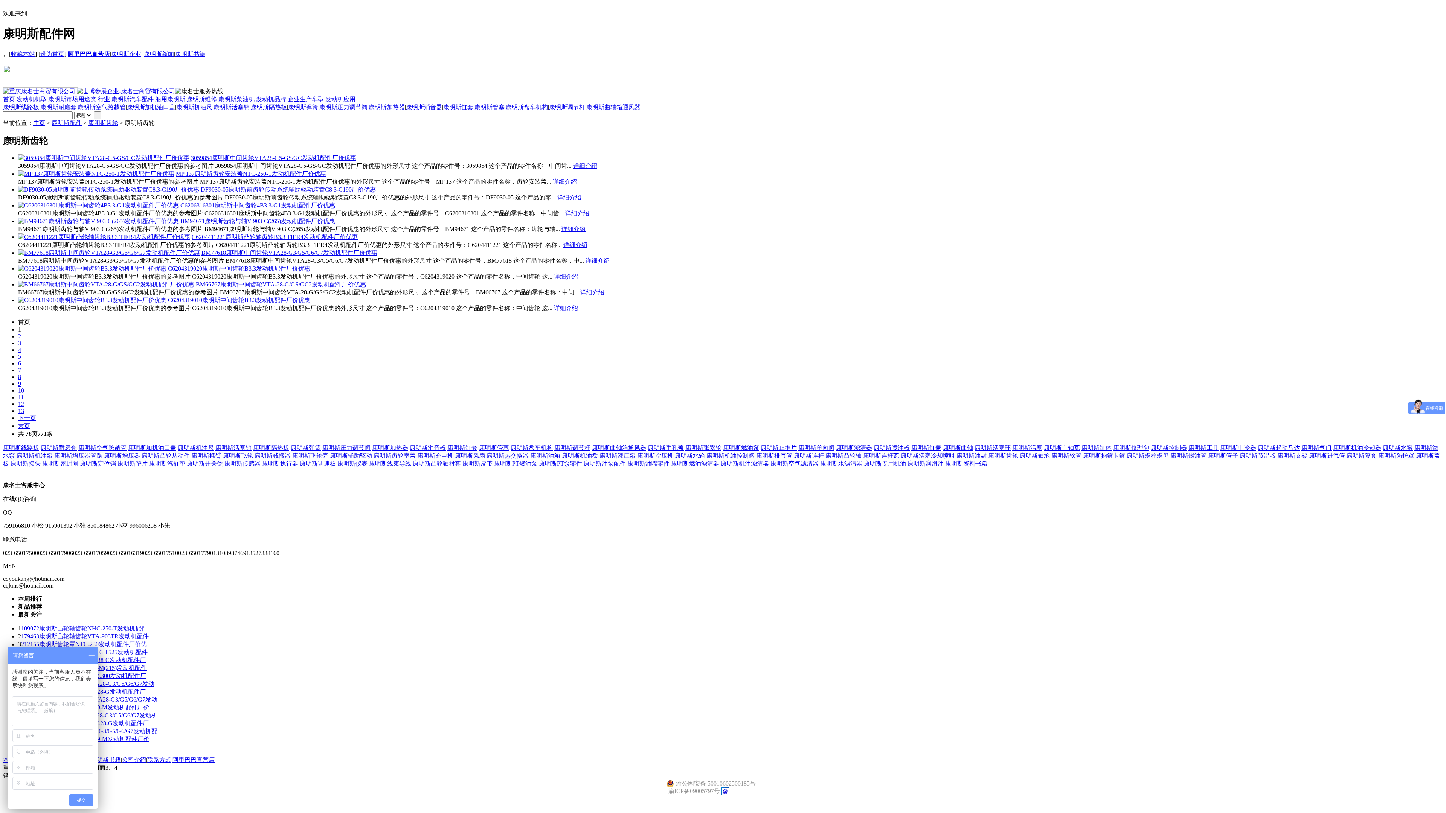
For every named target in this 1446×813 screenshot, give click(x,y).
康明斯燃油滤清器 (695, 463)
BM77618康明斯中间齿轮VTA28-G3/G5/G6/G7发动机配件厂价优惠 (289, 253)
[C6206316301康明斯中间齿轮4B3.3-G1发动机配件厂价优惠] (98, 205)
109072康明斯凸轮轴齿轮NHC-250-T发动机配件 (84, 628)
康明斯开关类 (205, 463)
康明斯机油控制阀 (730, 455)
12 (21, 404)
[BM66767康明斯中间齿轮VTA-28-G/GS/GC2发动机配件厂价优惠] (106, 284)
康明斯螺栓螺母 (1148, 455)
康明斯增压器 (122, 455)
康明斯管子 (1223, 455)
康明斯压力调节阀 (343, 107)
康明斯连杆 (809, 455)
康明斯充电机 (435, 455)
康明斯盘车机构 (527, 107)
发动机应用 (340, 99)
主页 (39, 123)
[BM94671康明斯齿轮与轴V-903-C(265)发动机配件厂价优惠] (98, 221)
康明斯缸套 (458, 107)
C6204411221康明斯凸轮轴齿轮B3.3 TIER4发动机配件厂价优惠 (275, 237)
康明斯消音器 (424, 107)
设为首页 (52, 54)
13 (21, 411)
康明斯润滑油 (926, 463)
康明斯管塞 (489, 107)
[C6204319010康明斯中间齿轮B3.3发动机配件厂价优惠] (92, 300)
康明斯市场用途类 (72, 99)
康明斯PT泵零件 (560, 463)
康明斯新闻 (159, 54)
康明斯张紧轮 (703, 448)
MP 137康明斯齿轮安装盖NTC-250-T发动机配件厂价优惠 (251, 174)
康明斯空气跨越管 (102, 107)
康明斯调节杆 (567, 107)
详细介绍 (585, 166)
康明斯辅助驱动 (351, 455)
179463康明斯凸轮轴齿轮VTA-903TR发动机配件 (85, 636)
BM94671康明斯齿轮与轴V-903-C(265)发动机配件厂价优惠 (257, 221)
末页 (24, 426)
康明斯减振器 (273, 455)
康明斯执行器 (280, 463)
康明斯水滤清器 (841, 463)
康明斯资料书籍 (966, 463)
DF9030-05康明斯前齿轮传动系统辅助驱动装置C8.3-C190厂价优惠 (288, 189)
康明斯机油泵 (35, 455)
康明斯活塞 (1027, 448)
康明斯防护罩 (1396, 455)
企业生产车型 (306, 99)
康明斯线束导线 (390, 463)
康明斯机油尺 (194, 107)
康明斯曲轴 (958, 448)
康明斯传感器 (242, 463)
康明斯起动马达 (1279, 448)
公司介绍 (134, 760)
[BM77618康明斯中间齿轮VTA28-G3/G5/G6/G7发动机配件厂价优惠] (109, 253)
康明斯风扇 (470, 455)
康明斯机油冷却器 (1357, 448)
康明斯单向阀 (816, 448)
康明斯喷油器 (892, 448)
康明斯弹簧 (303, 107)
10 (21, 390)
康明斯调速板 (318, 463)
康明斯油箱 (545, 455)
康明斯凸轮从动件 (166, 455)
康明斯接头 (26, 463)
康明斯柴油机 (236, 99)
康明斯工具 (1203, 448)
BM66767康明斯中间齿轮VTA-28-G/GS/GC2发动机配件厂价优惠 (281, 284)
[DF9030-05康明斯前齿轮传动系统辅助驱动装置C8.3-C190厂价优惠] (108, 189)
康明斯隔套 (1362, 455)
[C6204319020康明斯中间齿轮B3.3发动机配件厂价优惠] (92, 268)
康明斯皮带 (477, 463)
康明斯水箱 (690, 455)
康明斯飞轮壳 (310, 455)
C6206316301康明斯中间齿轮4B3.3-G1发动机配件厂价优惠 (257, 205)
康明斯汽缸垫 (167, 463)
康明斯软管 (1066, 455)
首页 (9, 99)
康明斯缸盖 (926, 448)
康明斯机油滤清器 (745, 463)
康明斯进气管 (1327, 455)
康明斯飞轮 (238, 455)
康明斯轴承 (1035, 455)
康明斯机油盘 (580, 455)
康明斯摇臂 (206, 455)
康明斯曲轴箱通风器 (613, 107)
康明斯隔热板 (269, 107)
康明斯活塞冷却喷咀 (928, 455)
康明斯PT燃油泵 (515, 463)
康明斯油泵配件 (605, 463)
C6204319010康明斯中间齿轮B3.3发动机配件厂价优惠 (239, 300)
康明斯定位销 (98, 463)
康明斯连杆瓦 (881, 455)
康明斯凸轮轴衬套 (437, 463)
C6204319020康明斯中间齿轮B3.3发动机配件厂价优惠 (239, 268)
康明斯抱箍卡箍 (1104, 455)
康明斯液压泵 (617, 455)
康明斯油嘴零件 (648, 463)
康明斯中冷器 (1238, 448)
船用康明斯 (170, 99)
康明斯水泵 (1398, 448)
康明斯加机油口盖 (151, 107)
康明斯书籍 (190, 54)
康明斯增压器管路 (78, 455)
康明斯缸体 (1096, 448)
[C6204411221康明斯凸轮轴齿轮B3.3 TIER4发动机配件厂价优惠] (104, 237)
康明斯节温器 (1258, 455)
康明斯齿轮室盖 (395, 455)
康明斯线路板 (21, 107)
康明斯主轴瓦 (1062, 448)
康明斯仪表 (352, 463)
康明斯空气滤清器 (794, 463)
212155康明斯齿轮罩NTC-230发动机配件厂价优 (84, 644)
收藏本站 (23, 54)
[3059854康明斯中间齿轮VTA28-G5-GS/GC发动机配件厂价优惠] (103, 158)
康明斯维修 (202, 99)
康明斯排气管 (774, 455)
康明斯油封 (971, 455)
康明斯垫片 (132, 463)
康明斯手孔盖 (666, 448)
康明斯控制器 (1169, 448)
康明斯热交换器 (508, 455)
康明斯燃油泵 (741, 448)
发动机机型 (32, 99)
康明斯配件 (67, 123)
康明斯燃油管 (1188, 455)
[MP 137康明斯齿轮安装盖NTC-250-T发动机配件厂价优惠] (96, 174)
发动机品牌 (271, 99)
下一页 (27, 418)
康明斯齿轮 (103, 123)
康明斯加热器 (387, 107)
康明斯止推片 (779, 448)
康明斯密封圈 (60, 463)
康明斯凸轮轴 (843, 455)
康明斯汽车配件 (132, 99)
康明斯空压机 (655, 455)
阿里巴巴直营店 (193, 760)
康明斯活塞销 (232, 107)
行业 (104, 99)
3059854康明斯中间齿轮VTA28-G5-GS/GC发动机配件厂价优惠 (273, 158)
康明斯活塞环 (993, 448)
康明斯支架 (1292, 455)
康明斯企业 (126, 54)
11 (21, 397)
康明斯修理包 (1131, 448)
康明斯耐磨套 (58, 107)
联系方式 (159, 760)
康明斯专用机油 (885, 463)
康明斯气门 (1316, 448)
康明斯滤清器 (854, 448)
